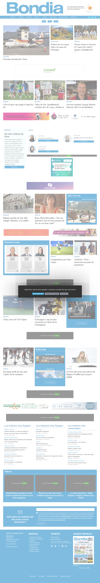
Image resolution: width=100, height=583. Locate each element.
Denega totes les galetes (52, 293)
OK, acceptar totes (38, 293)
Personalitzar (64, 293)
